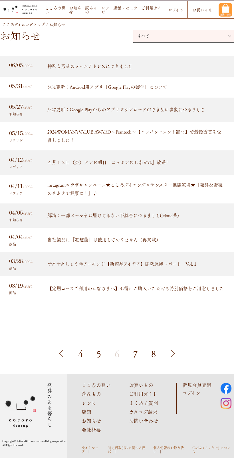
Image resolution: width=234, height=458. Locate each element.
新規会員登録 (196, 385)
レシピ (105, 10)
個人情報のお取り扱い (168, 449)
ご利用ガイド (151, 10)
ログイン (176, 10)
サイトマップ (90, 449)
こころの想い (55, 10)
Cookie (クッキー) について (211, 449)
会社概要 (91, 430)
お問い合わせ (143, 421)
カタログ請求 (143, 412)
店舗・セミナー (125, 10)
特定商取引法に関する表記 (126, 449)
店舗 (86, 412)
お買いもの (202, 10)
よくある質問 (143, 403)
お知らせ (75, 10)
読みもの (91, 10)
